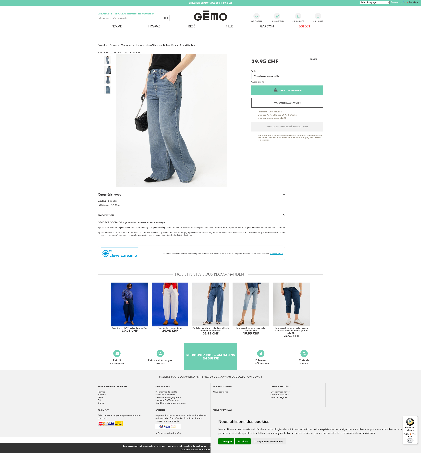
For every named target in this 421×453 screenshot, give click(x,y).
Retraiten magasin (117, 362)
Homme (102, 394)
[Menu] (416, 418)
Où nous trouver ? (280, 394)
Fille (100, 400)
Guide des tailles (259, 81)
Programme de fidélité (166, 391)
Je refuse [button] (243, 441)
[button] (191, 195)
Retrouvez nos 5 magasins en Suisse (210, 356)
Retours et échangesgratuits (160, 362)
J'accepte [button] (226, 441)
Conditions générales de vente (170, 403)
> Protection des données (168, 433)
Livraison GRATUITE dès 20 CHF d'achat (277, 114)
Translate (413, 2)
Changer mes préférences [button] (268, 441)
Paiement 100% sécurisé (270, 111)
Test (270, 81)
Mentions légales (279, 397)
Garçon (101, 403)
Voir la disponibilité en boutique (287, 126)
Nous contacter (220, 391)
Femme (101, 391)
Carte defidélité (304, 362)
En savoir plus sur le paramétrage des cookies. (204, 449)
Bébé (100, 397)
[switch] (410, 440)
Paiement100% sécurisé (261, 362)
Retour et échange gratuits (168, 397)
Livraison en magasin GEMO (272, 118)
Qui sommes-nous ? (280, 391)
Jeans (139, 45)
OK (166, 18)
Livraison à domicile (165, 394)
